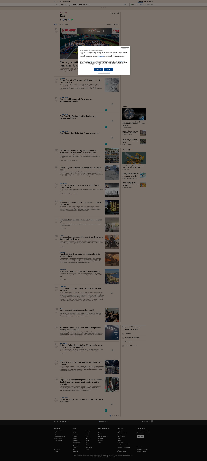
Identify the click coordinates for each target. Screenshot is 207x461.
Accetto (108, 69)
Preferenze (98, 69)
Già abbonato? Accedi (104, 73)
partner (122, 61)
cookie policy (101, 56)
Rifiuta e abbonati (125, 48)
